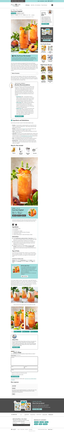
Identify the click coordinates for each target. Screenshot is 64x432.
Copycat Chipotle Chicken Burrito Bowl (50, 81)
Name (12, 366)
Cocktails (20, 9)
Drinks (17, 9)
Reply (13, 394)
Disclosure (26, 429)
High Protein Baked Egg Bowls (43, 51)
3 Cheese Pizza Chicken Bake (50, 72)
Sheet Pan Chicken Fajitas (43, 72)
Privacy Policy (22, 429)
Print (24, 215)
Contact (18, 429)
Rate (22, 13)
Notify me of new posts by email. (17, 374)
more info (20, 285)
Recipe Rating (13, 355)
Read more (44, 23)
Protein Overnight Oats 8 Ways (50, 52)
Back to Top (50, 429)
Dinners (46, 422)
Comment (13, 357)
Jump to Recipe (13, 13)
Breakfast (41, 422)
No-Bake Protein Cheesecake (50, 61)
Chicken (36, 424)
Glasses (14, 153)
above (24, 128)
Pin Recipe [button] (18, 13)
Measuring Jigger (28, 154)
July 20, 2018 (14, 386)
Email (26, 366)
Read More (15, 347)
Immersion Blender (21, 154)
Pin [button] (19, 215)
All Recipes (45, 424)
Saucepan (35, 153)
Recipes (14, 9)
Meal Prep (36, 422)
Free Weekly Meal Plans (17, 1)
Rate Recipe (25, 276)
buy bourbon (19, 116)
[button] (12, 208)
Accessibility (30, 429)
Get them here (36, 409)
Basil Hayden (18, 96)
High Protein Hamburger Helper (43, 61)
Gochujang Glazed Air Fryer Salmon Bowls (43, 81)
